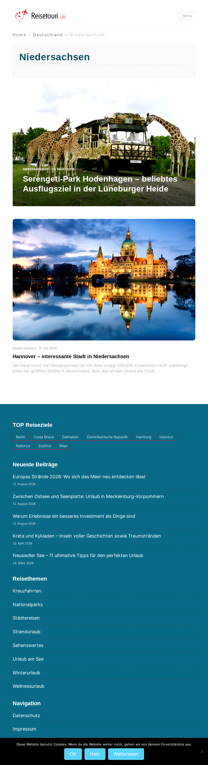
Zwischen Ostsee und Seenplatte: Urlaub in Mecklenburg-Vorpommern (88, 496)
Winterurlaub (26, 672)
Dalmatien (70, 437)
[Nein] (201, 751)
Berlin (20, 437)
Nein (95, 754)
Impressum (24, 729)
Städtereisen (26, 618)
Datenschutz (26, 715)
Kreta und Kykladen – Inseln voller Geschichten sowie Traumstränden (87, 536)
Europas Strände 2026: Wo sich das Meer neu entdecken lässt (79, 476)
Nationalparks (28, 604)
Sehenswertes (28, 645)
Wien (63, 446)
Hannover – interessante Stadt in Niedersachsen (71, 356)
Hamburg (143, 437)
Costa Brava (43, 437)
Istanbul (166, 437)
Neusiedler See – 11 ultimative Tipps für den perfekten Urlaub (78, 555)
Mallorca (23, 446)
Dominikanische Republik (107, 437)
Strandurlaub (26, 631)
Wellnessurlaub (28, 686)
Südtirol (44, 446)
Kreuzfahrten (27, 591)
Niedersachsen (25, 348)
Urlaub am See (28, 659)
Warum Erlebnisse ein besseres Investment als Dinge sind (74, 516)
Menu (187, 16)
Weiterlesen (126, 754)
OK (73, 754)
